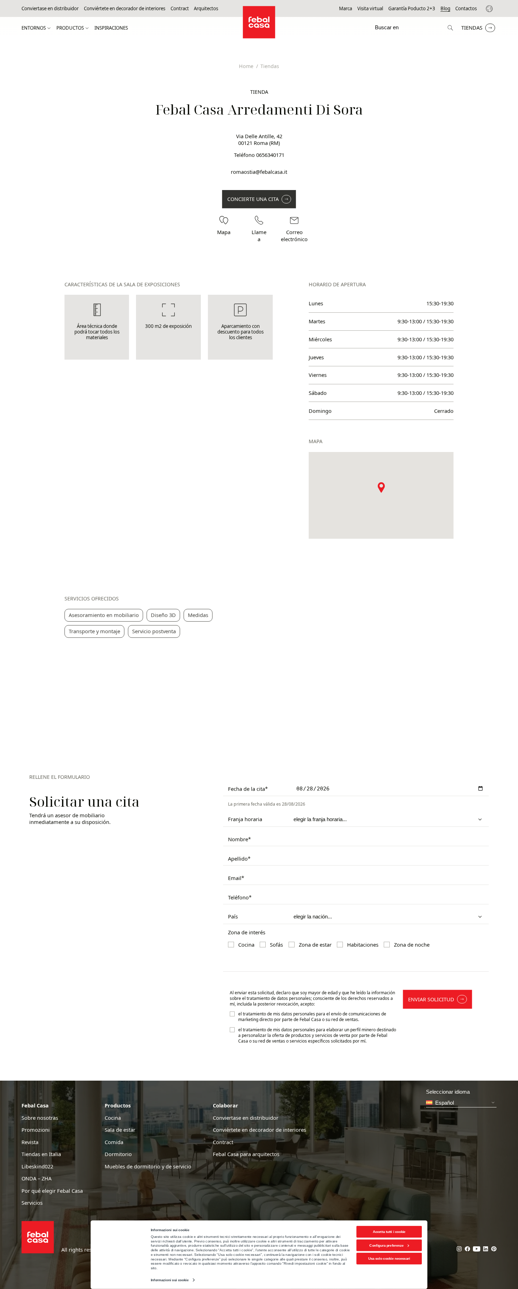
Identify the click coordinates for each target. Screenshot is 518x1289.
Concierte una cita (253, 199)
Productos (70, 28)
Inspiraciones (111, 28)
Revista (29, 1142)
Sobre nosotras (39, 1117)
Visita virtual (370, 9)
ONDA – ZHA (36, 1178)
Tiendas (471, 27)
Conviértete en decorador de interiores (124, 9)
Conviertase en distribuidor (50, 9)
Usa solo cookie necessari (389, 1258)
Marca (345, 9)
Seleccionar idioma (490, 8)
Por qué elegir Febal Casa (52, 1190)
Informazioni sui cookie (170, 1280)
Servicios (32, 1202)
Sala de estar (120, 1129)
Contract (180, 9)
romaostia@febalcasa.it (259, 171)
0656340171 (270, 154)
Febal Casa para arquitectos (246, 1154)
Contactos (466, 9)
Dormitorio (118, 1154)
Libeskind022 (37, 1166)
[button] (381, 487)
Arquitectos (206, 9)
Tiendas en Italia (41, 1154)
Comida (114, 1142)
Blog (445, 9)
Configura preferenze (386, 1245)
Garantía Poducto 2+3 (411, 9)
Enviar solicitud (431, 999)
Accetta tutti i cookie (389, 1232)
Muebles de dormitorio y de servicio (148, 1166)
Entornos (33, 28)
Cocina (113, 1117)
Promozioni (35, 1129)
